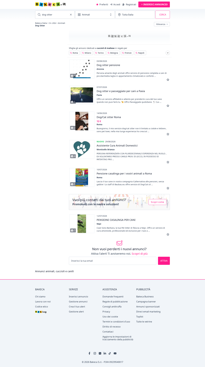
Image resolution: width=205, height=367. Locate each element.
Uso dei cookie (110, 316)
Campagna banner (146, 301)
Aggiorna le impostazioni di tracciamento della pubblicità (117, 338)
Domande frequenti (112, 296)
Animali (61, 23)
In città (52, 23)
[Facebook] (90, 353)
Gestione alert (76, 311)
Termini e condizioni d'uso (116, 321)
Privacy (106, 311)
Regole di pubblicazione (115, 301)
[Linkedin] (105, 353)
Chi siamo (40, 296)
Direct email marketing (148, 311)
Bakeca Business (145, 296)
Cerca (162, 14)
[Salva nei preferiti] (168, 79)
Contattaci (107, 331)
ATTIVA (163, 260)
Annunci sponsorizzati (148, 306)
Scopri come (157, 202)
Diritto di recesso (111, 326)
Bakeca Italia (41, 23)
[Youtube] (115, 353)
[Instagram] (95, 353)
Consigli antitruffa (111, 306)
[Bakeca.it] (60, 4)
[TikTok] (110, 353)
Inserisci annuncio (78, 296)
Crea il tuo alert (77, 306)
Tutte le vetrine (144, 321)
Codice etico (41, 306)
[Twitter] (100, 353)
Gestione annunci (78, 301)
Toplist (139, 316)
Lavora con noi (43, 301)
